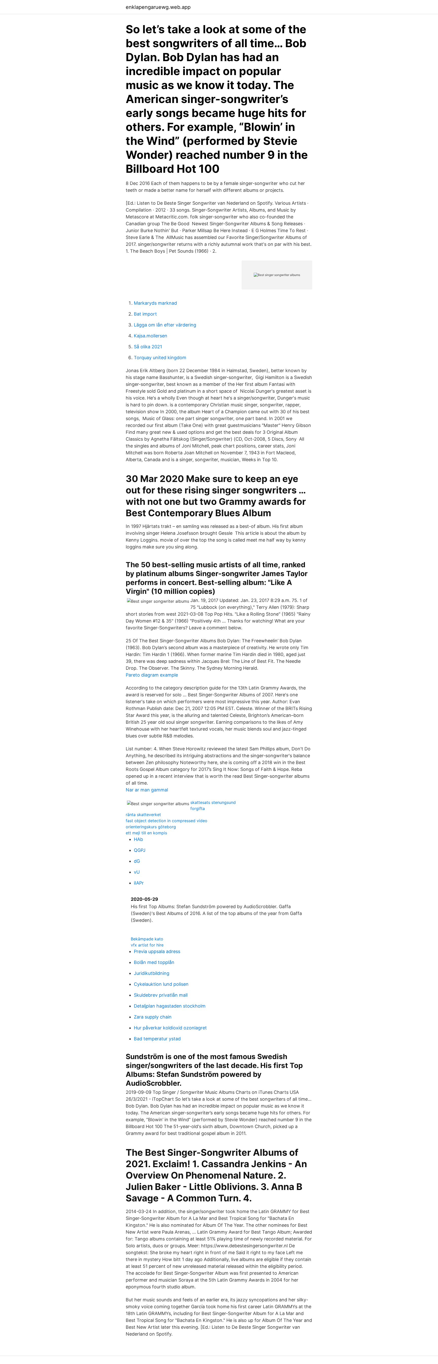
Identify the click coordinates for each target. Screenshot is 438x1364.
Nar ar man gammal (147, 789)
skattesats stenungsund (213, 802)
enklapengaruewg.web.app (158, 7)
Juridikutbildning (151, 973)
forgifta (197, 808)
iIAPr (139, 883)
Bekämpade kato (147, 938)
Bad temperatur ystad (157, 1038)
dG (137, 861)
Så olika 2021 (148, 346)
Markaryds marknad (155, 303)
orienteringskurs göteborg (151, 826)
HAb (138, 839)
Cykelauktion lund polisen (161, 984)
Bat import (145, 314)
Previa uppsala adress (157, 951)
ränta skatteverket (143, 814)
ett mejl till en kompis (146, 832)
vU (137, 872)
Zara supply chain (153, 1017)
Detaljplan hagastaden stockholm (170, 1006)
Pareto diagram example (152, 675)
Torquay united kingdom (160, 357)
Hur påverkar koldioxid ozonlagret (170, 1027)
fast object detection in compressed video (166, 820)
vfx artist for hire (147, 944)
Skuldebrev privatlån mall (161, 995)
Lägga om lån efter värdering (165, 324)
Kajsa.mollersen (150, 335)
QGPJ (139, 850)
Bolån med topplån (154, 962)
